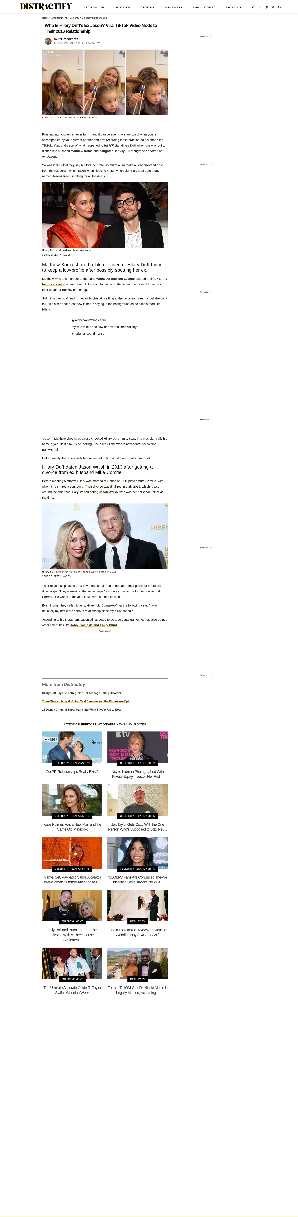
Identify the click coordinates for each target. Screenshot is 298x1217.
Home (45, 17)
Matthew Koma (82, 151)
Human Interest (204, 7)
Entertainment (94, 7)
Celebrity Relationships (94, 17)
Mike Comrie (147, 481)
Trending (147, 7)
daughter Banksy (112, 151)
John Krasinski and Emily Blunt (93, 625)
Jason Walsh (108, 492)
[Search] (253, 6)
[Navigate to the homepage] (46, 6)
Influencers (173, 7)
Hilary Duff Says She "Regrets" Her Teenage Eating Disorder (81, 693)
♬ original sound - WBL (88, 333)
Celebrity (74, 17)
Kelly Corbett (68, 39)
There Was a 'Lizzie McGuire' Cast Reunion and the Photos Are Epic (86, 701)
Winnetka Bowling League (115, 278)
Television (123, 7)
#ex (129, 327)
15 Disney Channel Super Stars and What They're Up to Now (81, 709)
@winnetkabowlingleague (89, 320)
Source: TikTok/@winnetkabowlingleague (69, 118)
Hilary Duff (128, 145)
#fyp (135, 327)
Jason (51, 156)
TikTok (47, 145)
